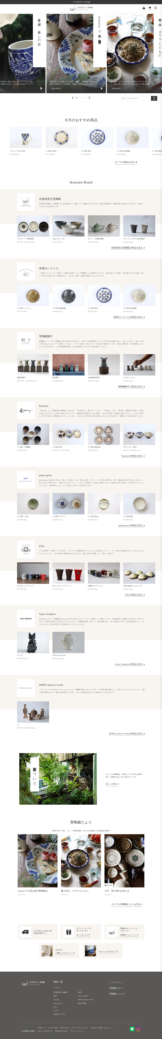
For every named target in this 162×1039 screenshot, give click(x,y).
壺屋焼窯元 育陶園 (60, 992)
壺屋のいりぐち (59, 1014)
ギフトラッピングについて (79, 1028)
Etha (55, 1007)
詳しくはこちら (82, 935)
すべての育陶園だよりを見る (126, 904)
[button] (72, 98)
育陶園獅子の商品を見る (131, 386)
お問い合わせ (64, 1028)
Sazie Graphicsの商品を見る (129, 664)
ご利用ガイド (41, 1028)
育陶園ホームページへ (128, 935)
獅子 (55, 996)
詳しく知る (112, 784)
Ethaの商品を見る (134, 594)
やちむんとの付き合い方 (108, 951)
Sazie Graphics (83, 996)
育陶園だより (116, 988)
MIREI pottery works (85, 999)
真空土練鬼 (82, 1003)
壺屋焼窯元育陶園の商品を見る (127, 247)
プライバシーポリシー (77, 1031)
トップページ (116, 982)
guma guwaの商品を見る (131, 525)
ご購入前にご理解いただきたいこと (102, 1028)
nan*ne (56, 1010)
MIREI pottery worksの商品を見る (126, 733)
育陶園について (117, 994)
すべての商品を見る (125, 162)
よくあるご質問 (53, 1028)
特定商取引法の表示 (61, 1031)
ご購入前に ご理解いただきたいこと (64, 951)
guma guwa (57, 1003)
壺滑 (79, 992)
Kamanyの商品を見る (132, 456)
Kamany (56, 999)
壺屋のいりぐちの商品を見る (129, 317)
